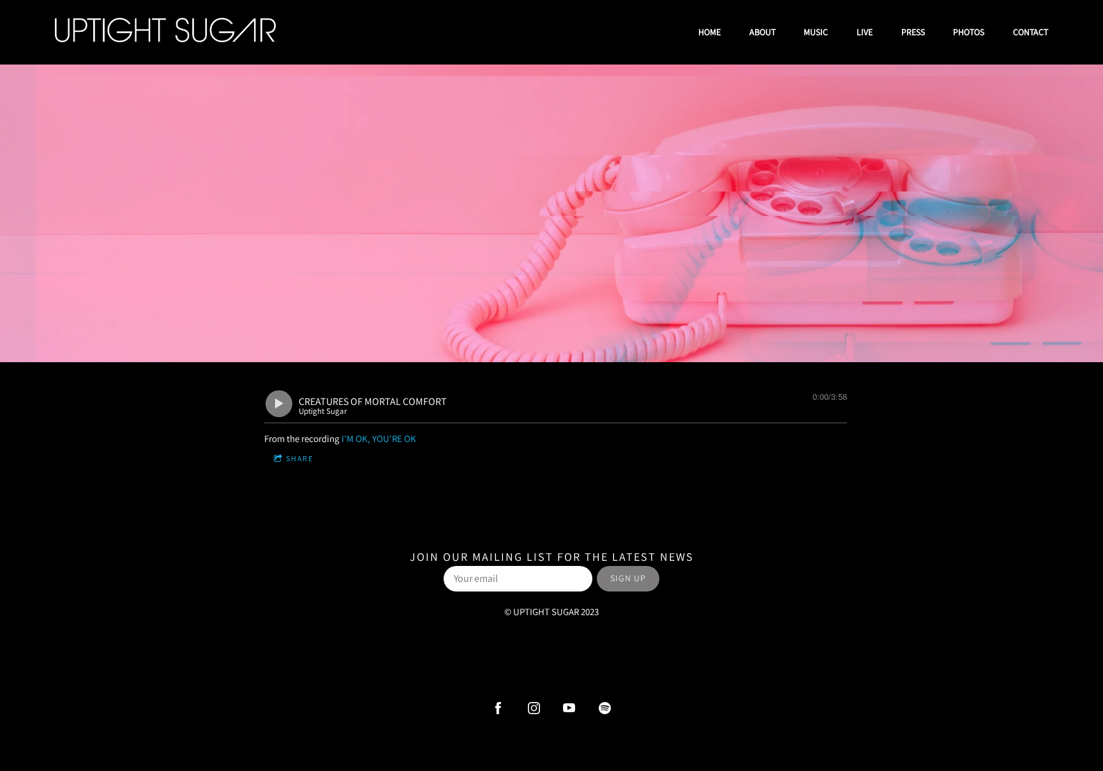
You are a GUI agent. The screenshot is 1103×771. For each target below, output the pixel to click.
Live (865, 32)
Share (299, 458)
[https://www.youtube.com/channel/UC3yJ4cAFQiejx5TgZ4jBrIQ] (569, 708)
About (762, 32)
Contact (1030, 32)
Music (816, 32)
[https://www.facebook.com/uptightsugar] (498, 708)
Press (913, 32)
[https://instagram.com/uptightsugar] (534, 708)
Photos (968, 32)
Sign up (628, 578)
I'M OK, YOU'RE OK (378, 438)
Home (709, 32)
